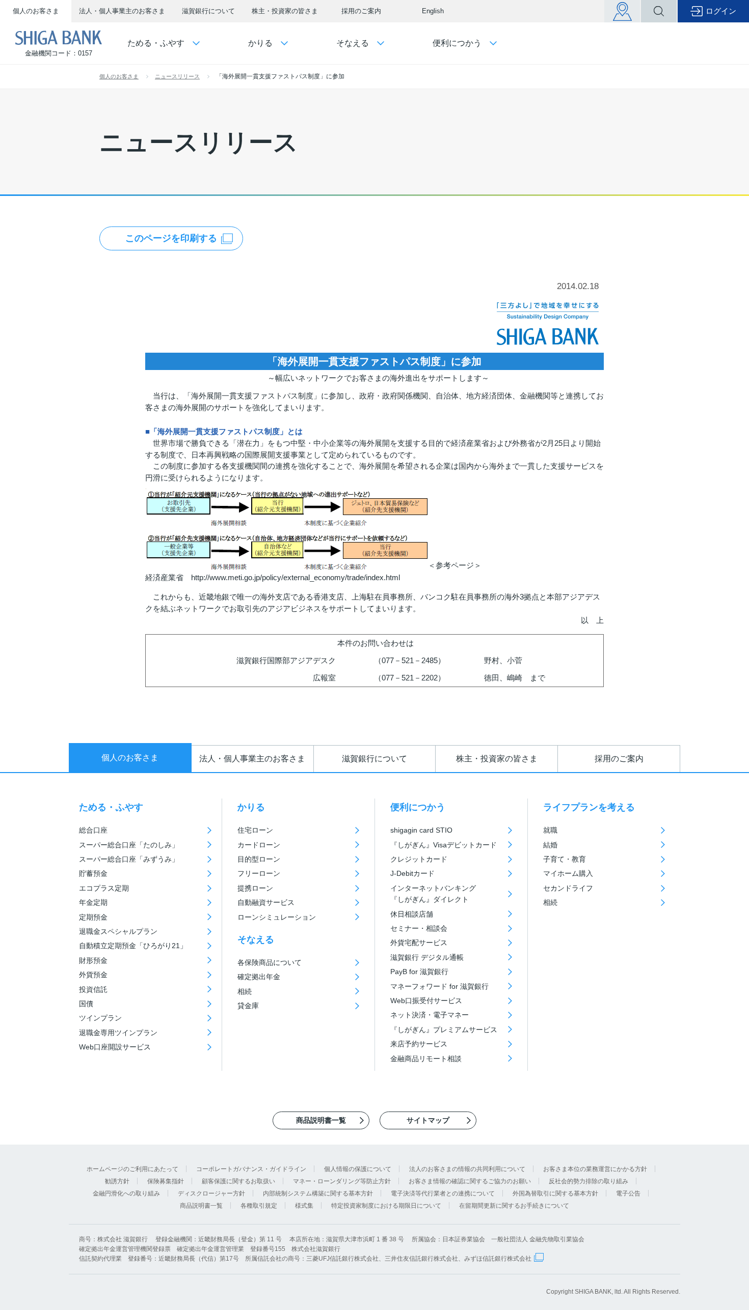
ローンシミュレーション (276, 917)
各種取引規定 (258, 1205)
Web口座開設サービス (115, 1047)
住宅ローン (255, 830)
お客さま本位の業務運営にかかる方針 (595, 1169)
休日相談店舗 (411, 914)
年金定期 (93, 902)
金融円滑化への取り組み (126, 1193)
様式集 (304, 1205)
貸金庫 (248, 1006)
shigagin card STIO (421, 830)
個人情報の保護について (357, 1169)
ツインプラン (100, 1018)
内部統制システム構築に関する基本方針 (318, 1193)
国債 (86, 1004)
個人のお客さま (36, 11)
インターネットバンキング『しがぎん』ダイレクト (433, 893)
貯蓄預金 (93, 873)
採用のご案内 (361, 11)
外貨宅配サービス (418, 942)
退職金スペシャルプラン (118, 931)
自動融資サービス (266, 902)
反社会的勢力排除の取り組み (588, 1181)
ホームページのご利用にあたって (132, 1169)
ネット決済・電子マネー (429, 1015)
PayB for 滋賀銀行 (419, 971)
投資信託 (93, 989)
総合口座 (93, 830)
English (433, 11)
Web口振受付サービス (426, 1000)
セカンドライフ (568, 888)
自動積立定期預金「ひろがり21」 (133, 946)
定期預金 (93, 917)
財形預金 (93, 960)
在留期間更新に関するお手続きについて (514, 1205)
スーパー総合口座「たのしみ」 (129, 845)
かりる (251, 807)
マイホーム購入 (568, 873)
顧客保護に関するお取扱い (238, 1181)
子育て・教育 (564, 859)
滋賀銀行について (208, 11)
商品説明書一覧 (201, 1205)
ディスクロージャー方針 (211, 1193)
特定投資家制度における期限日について (386, 1205)
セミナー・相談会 (418, 928)
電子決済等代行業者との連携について (443, 1193)
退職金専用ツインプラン (118, 1033)
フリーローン (258, 873)
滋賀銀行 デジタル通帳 (427, 957)
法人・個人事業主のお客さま (122, 11)
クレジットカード (418, 859)
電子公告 (628, 1193)
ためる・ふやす (111, 807)
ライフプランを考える (589, 807)
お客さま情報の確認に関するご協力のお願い (470, 1181)
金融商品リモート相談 (426, 1059)
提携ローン (255, 888)
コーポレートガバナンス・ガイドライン (251, 1169)
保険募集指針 (165, 1181)
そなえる (255, 939)
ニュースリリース (177, 76)
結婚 (550, 845)
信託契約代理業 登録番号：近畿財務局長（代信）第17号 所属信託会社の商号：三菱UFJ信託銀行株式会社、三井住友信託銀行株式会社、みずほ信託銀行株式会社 (305, 1258)
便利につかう (417, 807)
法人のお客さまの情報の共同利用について (467, 1169)
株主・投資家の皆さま (285, 11)
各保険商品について (269, 962)
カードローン (258, 845)
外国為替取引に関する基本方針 (555, 1193)
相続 (244, 991)
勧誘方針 (117, 1181)
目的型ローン (258, 859)
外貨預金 (93, 975)
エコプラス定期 (104, 888)
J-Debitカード (412, 873)
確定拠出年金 (258, 977)
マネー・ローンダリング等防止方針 (342, 1181)
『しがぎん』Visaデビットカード (443, 845)
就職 (550, 830)
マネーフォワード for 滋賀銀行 (439, 986)
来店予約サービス (418, 1044)
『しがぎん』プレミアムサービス (443, 1030)
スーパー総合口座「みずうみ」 (129, 859)
